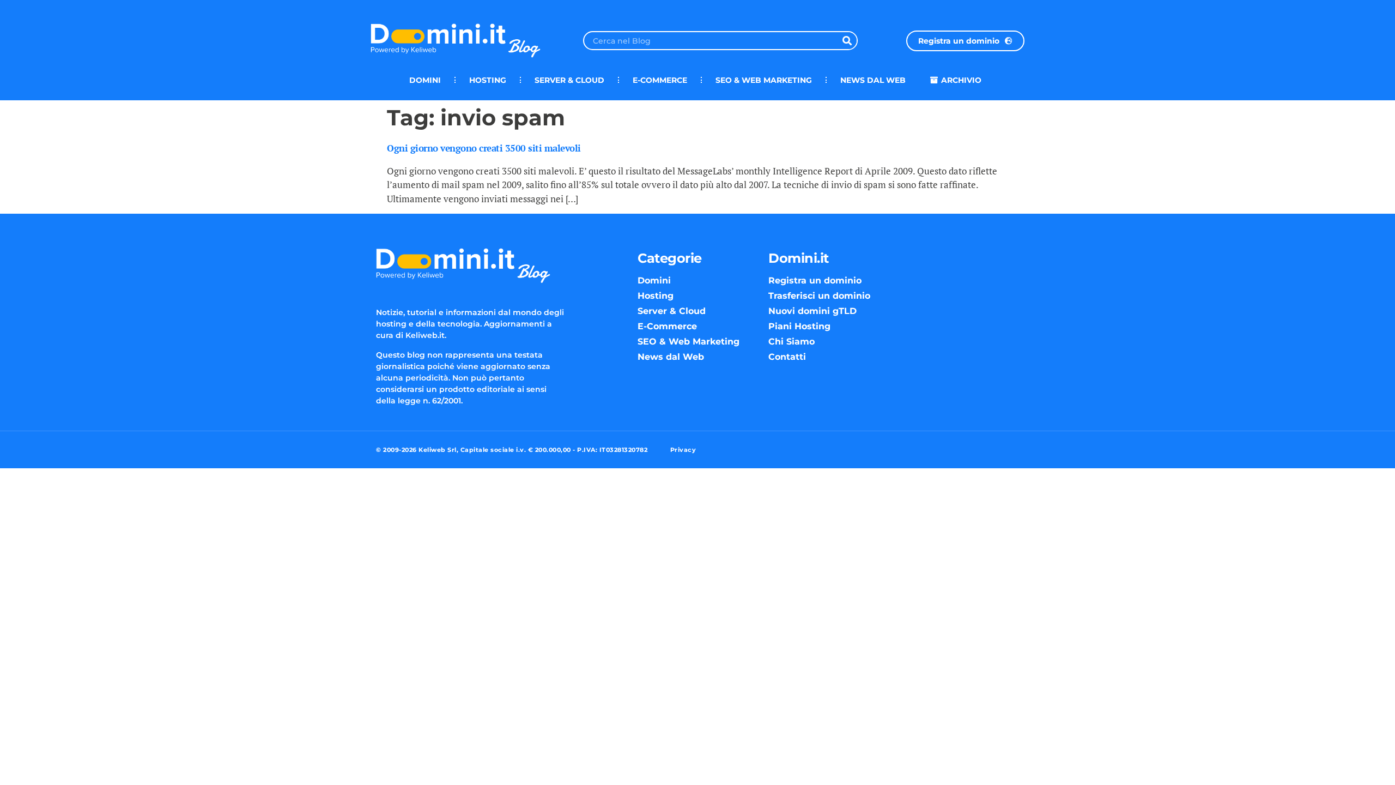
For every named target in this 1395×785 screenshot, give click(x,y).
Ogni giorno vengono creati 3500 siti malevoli (484, 148)
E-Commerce (660, 80)
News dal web (873, 80)
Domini (425, 80)
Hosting (487, 80)
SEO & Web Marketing (763, 80)
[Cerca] (847, 40)
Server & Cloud (569, 80)
